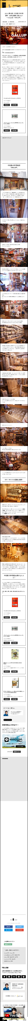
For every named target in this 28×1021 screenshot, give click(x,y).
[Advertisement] (13, 149)
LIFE (6, 950)
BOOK (16, 955)
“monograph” (8, 49)
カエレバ (8, 100)
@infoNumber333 (9, 52)
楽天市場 (14, 105)
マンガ (5, 953)
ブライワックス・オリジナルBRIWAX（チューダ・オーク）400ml (14, 123)
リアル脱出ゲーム (8, 955)
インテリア (6, 959)
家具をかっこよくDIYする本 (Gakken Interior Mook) (13, 663)
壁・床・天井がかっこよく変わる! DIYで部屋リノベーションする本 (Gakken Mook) (14, 692)
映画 (11, 957)
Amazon (7, 105)
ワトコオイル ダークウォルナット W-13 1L (12, 98)
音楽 (13, 959)
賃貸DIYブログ (17, 751)
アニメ (11, 953)
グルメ (5, 957)
